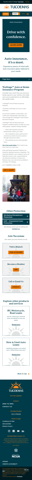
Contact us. (16, 229)
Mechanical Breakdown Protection (13, 216)
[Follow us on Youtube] (18, 432)
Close (26, 1)
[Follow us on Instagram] (9, 432)
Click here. (21, 1)
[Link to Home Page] (16, 7)
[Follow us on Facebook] (14, 432)
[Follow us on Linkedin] (23, 432)
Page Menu (6, 79)
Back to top (22, 374)
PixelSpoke (19, 476)
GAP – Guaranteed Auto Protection (13, 222)
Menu (24, 14)
